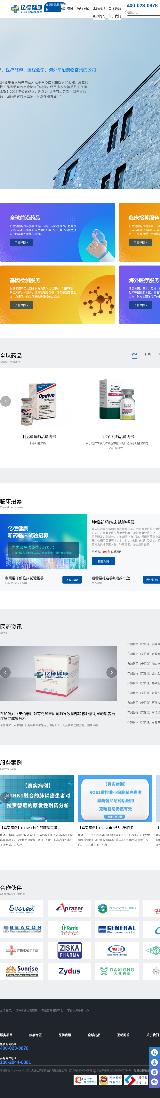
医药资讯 (99, 8)
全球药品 (114, 8)
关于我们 (114, 16)
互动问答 (99, 16)
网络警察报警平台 (52, 1010)
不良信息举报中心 (78, 1010)
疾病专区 (83, 8)
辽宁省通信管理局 (26, 1010)
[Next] (111, 672)
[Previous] (5, 401)
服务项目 (67, 8)
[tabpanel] (80, 94)
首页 (54, 8)
